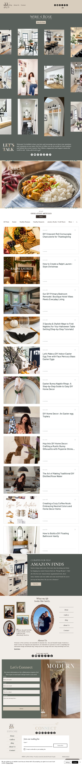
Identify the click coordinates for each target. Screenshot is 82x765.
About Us (66, 625)
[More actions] (76, 230)
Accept (75, 762)
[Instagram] (32, 155)
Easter (14, 222)
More (70, 222)
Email (4, 683)
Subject (5, 689)
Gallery (66, 615)
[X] (47, 155)
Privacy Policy (9, 763)
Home (66, 610)
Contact (66, 630)
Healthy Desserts (38, 222)
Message (5, 695)
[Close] (80, 762)
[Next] (78, 184)
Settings (68, 762)
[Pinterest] (38, 155)
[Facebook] (44, 155)
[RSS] (48, 733)
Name (4, 676)
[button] (62, 7)
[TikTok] (67, 5)
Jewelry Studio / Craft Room (56, 222)
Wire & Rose (30, 756)
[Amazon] (41, 155)
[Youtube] (35, 155)
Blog (66, 620)
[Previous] (4, 184)
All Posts (6, 222)
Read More (17, 649)
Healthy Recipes (25, 222)
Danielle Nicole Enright (49, 756)
